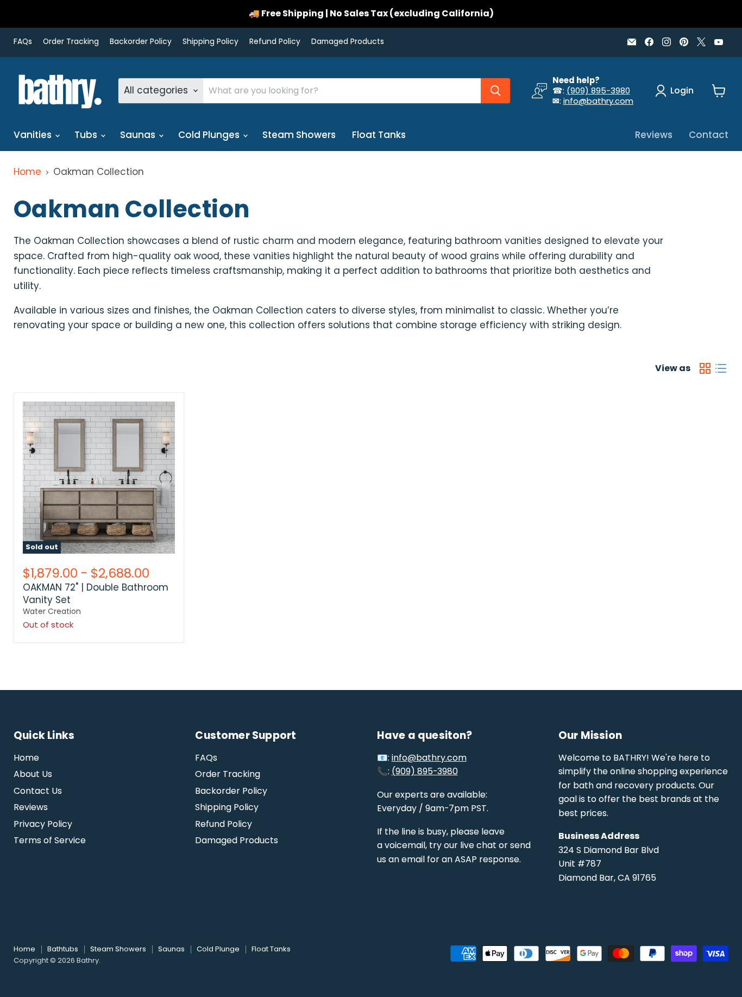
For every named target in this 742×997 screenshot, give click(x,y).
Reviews (653, 134)
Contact (708, 134)
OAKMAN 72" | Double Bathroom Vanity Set (95, 593)
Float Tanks (379, 134)
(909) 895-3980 (598, 90)
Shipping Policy (210, 41)
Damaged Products (347, 41)
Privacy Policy (43, 824)
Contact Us (38, 791)
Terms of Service (50, 840)
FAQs (23, 41)
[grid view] (705, 369)
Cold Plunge (218, 949)
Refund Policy (274, 41)
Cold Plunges (210, 134)
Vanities (34, 134)
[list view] (721, 369)
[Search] (495, 90)
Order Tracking (71, 41)
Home (27, 172)
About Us (33, 774)
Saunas (139, 134)
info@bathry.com (598, 100)
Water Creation (52, 611)
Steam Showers (299, 134)
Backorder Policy (141, 41)
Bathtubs (62, 949)
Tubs (86, 134)
